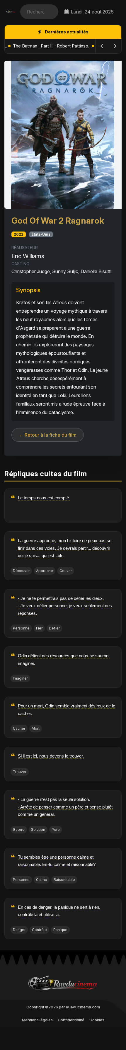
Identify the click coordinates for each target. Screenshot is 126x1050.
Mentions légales (37, 1019)
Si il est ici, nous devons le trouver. (51, 755)
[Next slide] (114, 46)
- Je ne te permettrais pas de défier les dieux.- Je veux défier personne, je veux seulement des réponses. (65, 606)
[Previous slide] (102, 46)
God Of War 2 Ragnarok (57, 220)
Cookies (96, 1019)
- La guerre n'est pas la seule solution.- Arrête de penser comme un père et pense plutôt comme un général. (65, 807)
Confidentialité (71, 1019)
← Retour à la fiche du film (47, 435)
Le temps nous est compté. (44, 497)
